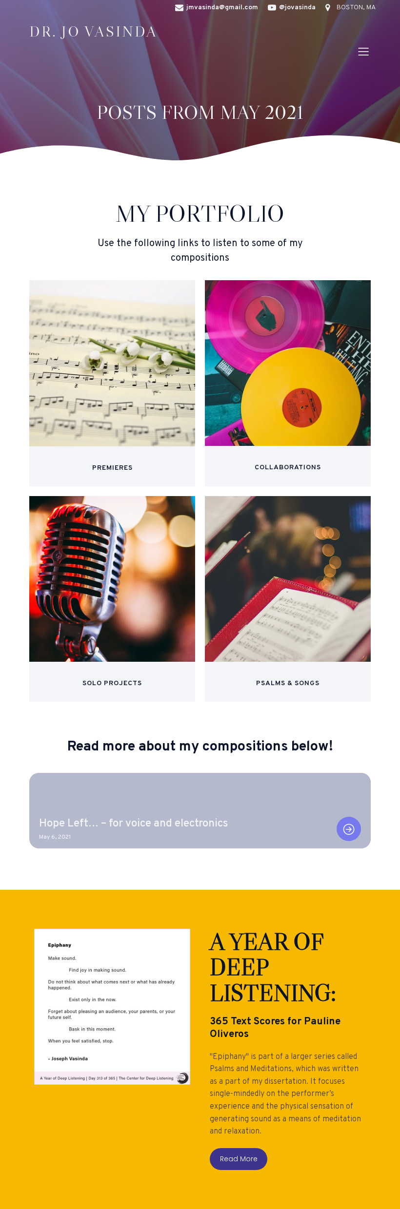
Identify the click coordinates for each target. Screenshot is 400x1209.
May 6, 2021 (55, 837)
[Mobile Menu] (363, 51)
